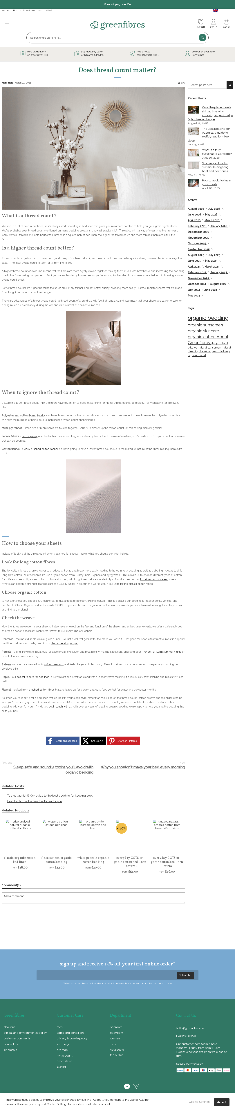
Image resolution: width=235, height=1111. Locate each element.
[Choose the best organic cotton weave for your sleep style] (93, 496)
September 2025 (199, 249)
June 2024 (211, 289)
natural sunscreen (210, 347)
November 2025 (199, 237)
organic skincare (203, 330)
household (117, 1049)
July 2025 (214, 255)
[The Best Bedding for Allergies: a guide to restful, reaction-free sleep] (193, 131)
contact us (11, 1044)
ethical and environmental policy (25, 1032)
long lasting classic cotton (129, 583)
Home (5, 10)
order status (64, 1061)
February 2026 (197, 226)
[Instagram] (117, 1087)
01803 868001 (150, 55)
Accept (221, 1102)
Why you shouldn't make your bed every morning (143, 765)
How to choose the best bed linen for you (34, 801)
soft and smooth (53, 664)
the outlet (116, 1055)
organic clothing (219, 351)
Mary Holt (7, 82)
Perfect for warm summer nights (162, 651)
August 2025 (196, 255)
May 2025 (211, 260)
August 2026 (196, 208)
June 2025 (195, 260)
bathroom (116, 1032)
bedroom (116, 1027)
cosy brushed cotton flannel (41, 448)
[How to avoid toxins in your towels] (193, 183)
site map (62, 1050)
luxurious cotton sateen (154, 579)
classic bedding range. (64, 643)
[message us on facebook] (127, 1087)
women (115, 1038)
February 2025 (197, 272)
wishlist (61, 1066)
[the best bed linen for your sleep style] (93, 348)
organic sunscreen (205, 325)
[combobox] (117, 37)
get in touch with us (60, 706)
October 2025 (197, 243)
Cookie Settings (199, 1101)
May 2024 (194, 295)
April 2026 (194, 220)
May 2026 (211, 214)
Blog (16, 10)
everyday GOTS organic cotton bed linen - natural (130, 862)
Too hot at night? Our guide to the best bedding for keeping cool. (50, 795)
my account (64, 1055)
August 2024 (218, 284)
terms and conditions (70, 1032)
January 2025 (219, 272)
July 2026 (214, 208)
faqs (59, 1027)
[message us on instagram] (136, 1087)
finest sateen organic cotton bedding (56, 860)
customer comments (17, 1038)
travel (204, 351)
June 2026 (195, 214)
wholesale (10, 1050)
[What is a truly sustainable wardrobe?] (193, 152)
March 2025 (212, 266)
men (113, 1044)
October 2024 (197, 284)
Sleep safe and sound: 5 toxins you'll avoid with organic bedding (47, 768)
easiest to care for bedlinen (33, 676)
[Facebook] (96, 1087)
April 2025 (194, 266)
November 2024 (199, 278)
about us (9, 1027)
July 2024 (194, 289)
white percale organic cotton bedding (93, 860)
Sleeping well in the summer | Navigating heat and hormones (215, 167)
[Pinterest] (107, 1087)
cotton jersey (29, 436)
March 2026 (212, 220)
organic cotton (202, 336)
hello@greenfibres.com (191, 1028)
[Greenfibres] (117, 25)
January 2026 (219, 226)
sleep (215, 343)
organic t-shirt (197, 355)
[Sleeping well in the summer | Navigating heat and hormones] (193, 165)
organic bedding (208, 318)
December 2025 (199, 231)
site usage (63, 1044)
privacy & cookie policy (72, 1038)
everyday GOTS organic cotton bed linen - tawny (167, 862)
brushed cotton (38, 689)
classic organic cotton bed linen (20, 860)
